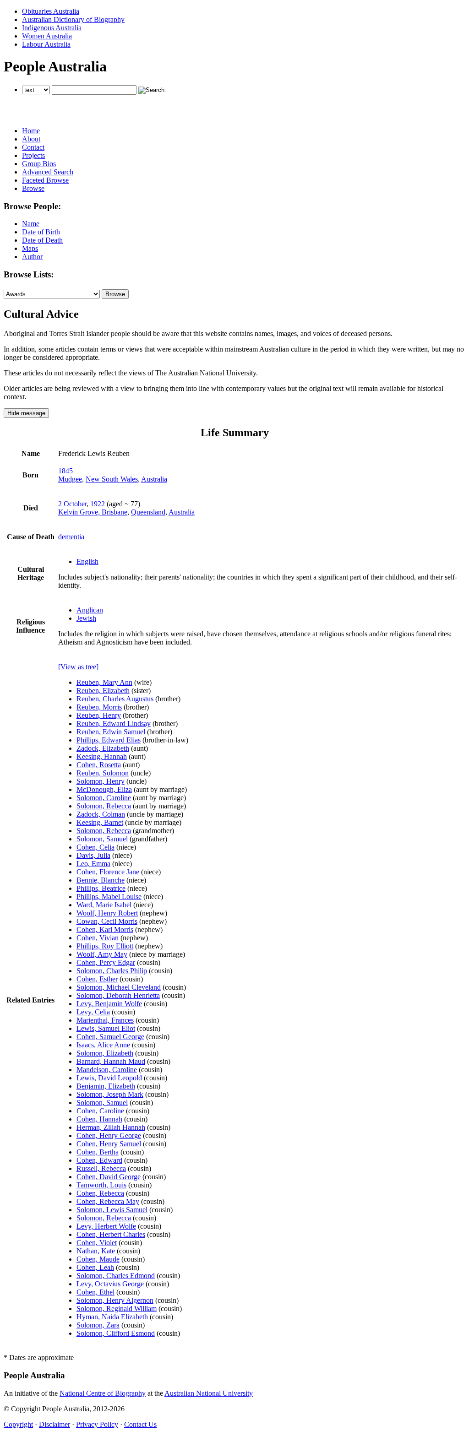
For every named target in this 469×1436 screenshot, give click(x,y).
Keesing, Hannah (101, 756)
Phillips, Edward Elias (108, 740)
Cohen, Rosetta (98, 765)
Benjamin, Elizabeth (105, 1086)
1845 (65, 471)
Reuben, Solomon (102, 773)
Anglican (89, 610)
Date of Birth (41, 232)
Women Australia (47, 36)
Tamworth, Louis (101, 1185)
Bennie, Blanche (100, 880)
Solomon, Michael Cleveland (118, 987)
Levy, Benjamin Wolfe (109, 1004)
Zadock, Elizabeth (102, 748)
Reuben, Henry (98, 715)
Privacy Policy (97, 1424)
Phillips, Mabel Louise (109, 896)
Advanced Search (47, 172)
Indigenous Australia (52, 28)
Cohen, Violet (96, 1242)
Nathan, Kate (95, 1251)
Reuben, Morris (99, 707)
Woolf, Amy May (101, 954)
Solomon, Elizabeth (104, 1053)
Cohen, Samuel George (110, 1036)
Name (30, 224)
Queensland (148, 512)
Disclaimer (54, 1424)
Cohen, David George (108, 1177)
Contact (33, 147)
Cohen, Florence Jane (107, 872)
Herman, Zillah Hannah (110, 1127)
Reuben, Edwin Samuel (110, 732)
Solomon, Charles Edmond (115, 1275)
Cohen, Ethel (95, 1292)
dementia (71, 537)
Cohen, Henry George (108, 1135)
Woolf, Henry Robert (107, 913)
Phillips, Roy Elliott (104, 946)
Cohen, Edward (99, 1160)
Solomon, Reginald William (116, 1308)
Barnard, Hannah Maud (110, 1061)
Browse (33, 188)
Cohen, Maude (98, 1259)
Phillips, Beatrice (100, 888)
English (87, 561)
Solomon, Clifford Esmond (115, 1333)
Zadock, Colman (100, 814)
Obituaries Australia (50, 11)
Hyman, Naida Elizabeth (112, 1317)
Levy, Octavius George (110, 1284)
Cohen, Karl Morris (104, 929)
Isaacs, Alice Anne (103, 1045)
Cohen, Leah (95, 1267)
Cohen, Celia (95, 847)
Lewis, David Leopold (109, 1078)
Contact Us (140, 1424)
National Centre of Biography (103, 1393)
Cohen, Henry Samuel (108, 1144)
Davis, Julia (93, 855)
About (31, 139)
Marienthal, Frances (105, 1020)
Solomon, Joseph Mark (109, 1094)
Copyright (18, 1424)
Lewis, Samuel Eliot (105, 1028)
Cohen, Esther (97, 979)
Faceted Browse (45, 180)
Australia (154, 479)
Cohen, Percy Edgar (105, 962)
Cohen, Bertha (97, 1152)
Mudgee (70, 479)
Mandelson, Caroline (106, 1069)
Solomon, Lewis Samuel (111, 1210)
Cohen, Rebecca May (107, 1201)
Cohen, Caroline (100, 1111)
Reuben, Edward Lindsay (113, 723)
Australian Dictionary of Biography (73, 19)
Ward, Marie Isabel (103, 905)
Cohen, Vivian (97, 938)
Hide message (26, 413)
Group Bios (39, 164)
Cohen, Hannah (99, 1119)
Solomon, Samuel (102, 839)
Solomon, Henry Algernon (114, 1300)
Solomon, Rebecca (103, 806)
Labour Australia (46, 44)
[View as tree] (78, 667)
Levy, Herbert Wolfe (106, 1226)
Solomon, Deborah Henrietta (118, 995)
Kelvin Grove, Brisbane (92, 512)
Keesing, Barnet (99, 822)
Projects (33, 155)
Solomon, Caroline (103, 798)
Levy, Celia (93, 1012)
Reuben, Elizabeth (103, 690)
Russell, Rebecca (101, 1168)
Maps (30, 248)
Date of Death (42, 240)
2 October (72, 504)
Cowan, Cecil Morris (106, 921)
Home (31, 131)
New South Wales (112, 479)
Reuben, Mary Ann (104, 682)
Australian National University (208, 1393)
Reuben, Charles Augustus (114, 699)
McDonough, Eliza (104, 789)
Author (32, 256)
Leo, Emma (93, 863)
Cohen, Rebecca (100, 1193)
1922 (97, 504)
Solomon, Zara (98, 1325)
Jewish (86, 618)
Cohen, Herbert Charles (110, 1234)
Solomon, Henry (100, 781)
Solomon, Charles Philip (111, 971)
